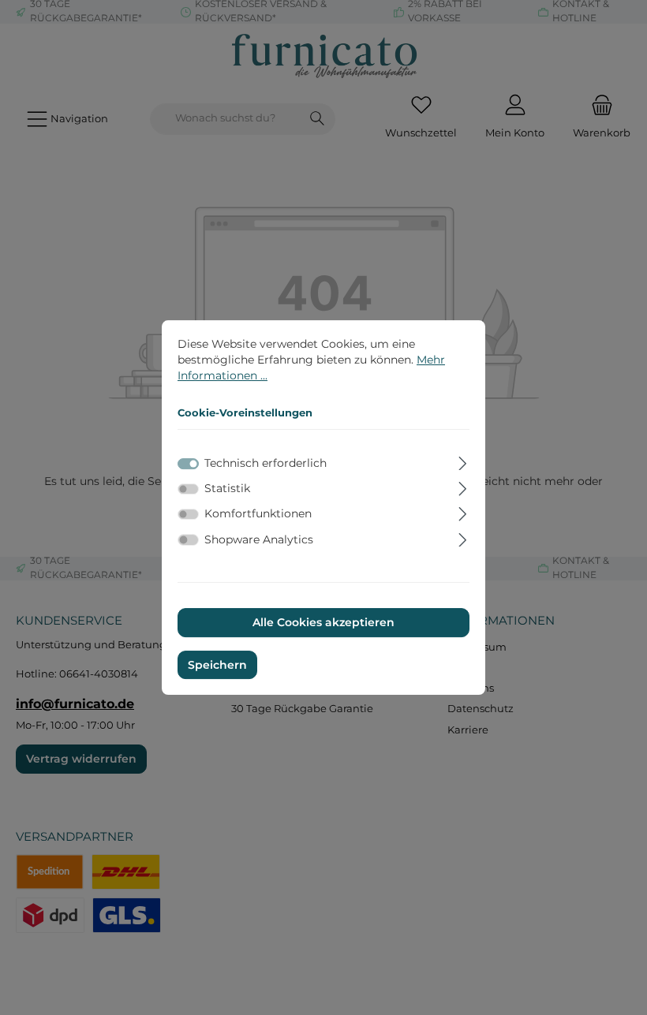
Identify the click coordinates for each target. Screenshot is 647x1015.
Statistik (227, 488)
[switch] (188, 488)
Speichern (217, 665)
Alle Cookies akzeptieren (323, 622)
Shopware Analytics (258, 539)
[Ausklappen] (462, 461)
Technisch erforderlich (265, 463)
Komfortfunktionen (258, 514)
